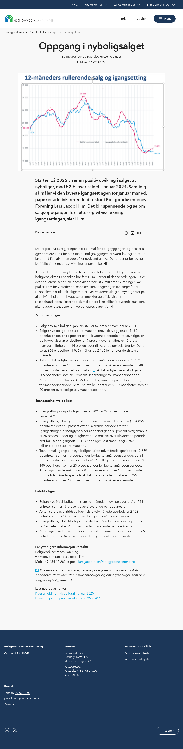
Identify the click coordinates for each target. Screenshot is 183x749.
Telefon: (17, 692)
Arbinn (141, 18)
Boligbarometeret (73, 56)
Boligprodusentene (17, 32)
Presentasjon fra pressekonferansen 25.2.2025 (68, 598)
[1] (93, 370)
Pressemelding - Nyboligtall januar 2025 (64, 593)
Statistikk (92, 56)
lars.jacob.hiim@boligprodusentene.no (106, 562)
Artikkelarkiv (39, 32)
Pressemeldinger (110, 56)
